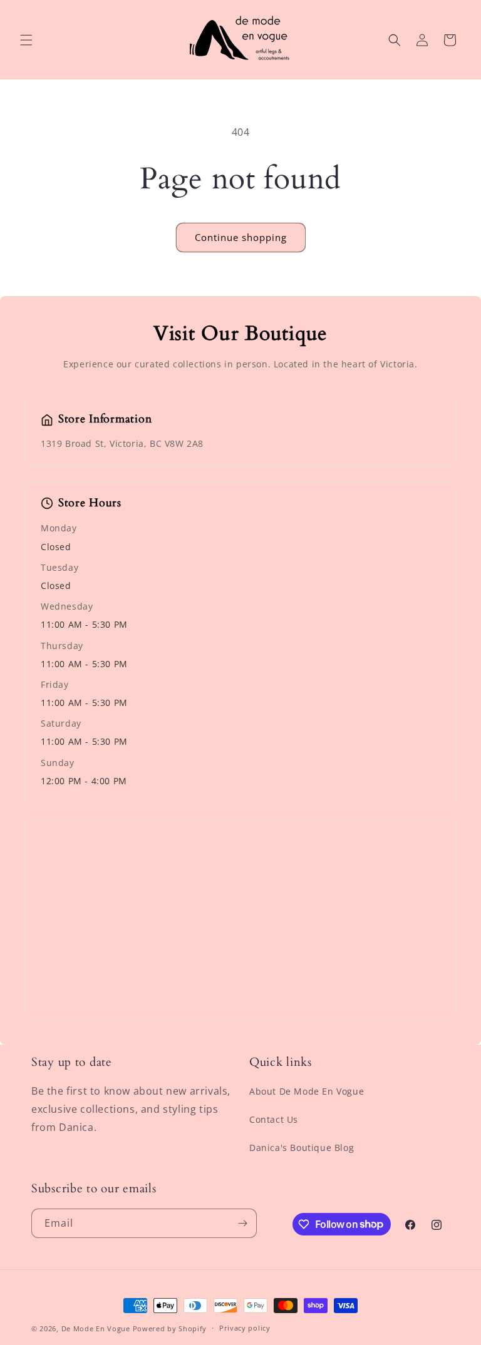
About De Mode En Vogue (306, 1091)
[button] (26, 40)
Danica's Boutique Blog (301, 1147)
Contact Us (273, 1119)
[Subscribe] (242, 1223)
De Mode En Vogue (95, 1328)
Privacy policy (245, 1327)
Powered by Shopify (170, 1328)
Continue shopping (241, 237)
